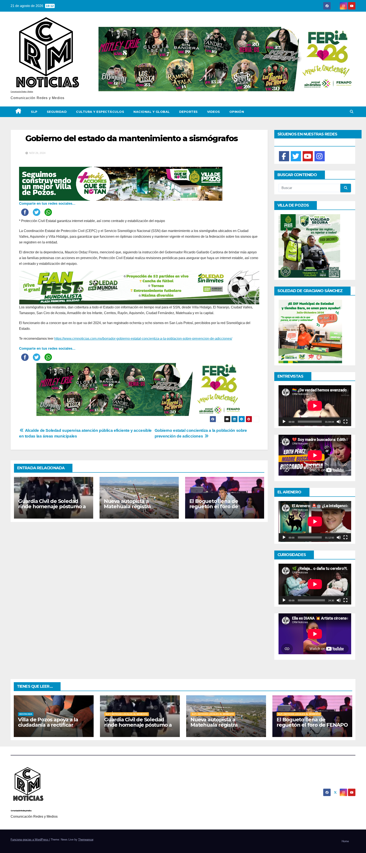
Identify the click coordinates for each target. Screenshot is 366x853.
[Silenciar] (339, 422)
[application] (315, 405)
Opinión (236, 112)
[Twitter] (296, 156)
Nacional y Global (151, 112)
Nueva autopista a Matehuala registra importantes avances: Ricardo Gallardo (130, 509)
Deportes (188, 112)
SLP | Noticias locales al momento (126, 714)
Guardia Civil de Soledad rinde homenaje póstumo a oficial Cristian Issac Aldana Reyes (52, 509)
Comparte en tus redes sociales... (47, 204)
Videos (213, 112)
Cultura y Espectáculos (100, 112)
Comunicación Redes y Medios (22, 91)
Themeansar (85, 839)
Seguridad (57, 112)
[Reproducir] (284, 422)
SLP (34, 112)
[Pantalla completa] (345, 422)
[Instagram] (320, 156)
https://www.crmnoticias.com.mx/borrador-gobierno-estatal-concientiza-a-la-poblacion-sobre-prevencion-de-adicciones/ (143, 338)
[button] (351, 111)
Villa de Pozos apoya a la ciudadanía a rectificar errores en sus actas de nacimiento (48, 727)
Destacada (25, 714)
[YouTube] (308, 156)
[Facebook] (284, 156)
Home (345, 841)
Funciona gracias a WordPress (30, 839)
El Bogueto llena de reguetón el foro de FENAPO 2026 (213, 506)
